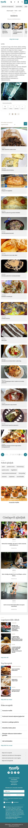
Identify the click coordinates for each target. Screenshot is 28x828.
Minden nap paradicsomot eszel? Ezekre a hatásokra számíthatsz (16, 628)
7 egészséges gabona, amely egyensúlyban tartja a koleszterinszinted (17, 638)
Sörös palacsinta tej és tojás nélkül (9, 255)
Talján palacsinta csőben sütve (9, 149)
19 (15, 454)
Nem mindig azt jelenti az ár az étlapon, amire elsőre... (14, 575)
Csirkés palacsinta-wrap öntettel (9, 404)
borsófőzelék (20, 476)
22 (22, 454)
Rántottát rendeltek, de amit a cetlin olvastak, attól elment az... (14, 544)
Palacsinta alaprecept (15, 680)
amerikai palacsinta (16, 666)
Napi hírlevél (8, 802)
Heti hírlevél (16, 802)
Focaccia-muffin (7, 710)
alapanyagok (10, 10)
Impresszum (14, 782)
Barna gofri (4, 340)
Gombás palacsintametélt (8, 233)
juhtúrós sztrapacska (7, 6)
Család (13, 634)
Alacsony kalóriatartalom (13, 19)
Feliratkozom (20, 795)
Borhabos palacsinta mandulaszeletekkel (11, 276)
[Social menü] (14, 2)
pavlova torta (10, 466)
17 (11, 454)
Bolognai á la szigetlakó (7, 190)
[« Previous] (2, 455)
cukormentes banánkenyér (9, 473)
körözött (4, 476)
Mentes (14, 539)
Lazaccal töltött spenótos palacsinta (10, 425)
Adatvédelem (14, 779)
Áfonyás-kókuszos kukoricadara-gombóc (12, 734)
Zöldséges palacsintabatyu (8, 170)
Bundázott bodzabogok (7, 296)
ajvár (3, 466)
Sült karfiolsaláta (7, 741)
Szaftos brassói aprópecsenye (16, 690)
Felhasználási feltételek (14, 778)
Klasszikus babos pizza (9, 728)
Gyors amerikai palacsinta (16, 669)
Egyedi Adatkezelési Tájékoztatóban (13, 817)
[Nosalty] (3, 2)
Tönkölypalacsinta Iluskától (17, 32)
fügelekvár (14, 470)
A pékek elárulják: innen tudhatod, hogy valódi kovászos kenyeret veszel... (17, 650)
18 (13, 454)
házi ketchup (20, 466)
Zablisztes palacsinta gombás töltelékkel (11, 212)
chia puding (22, 473)
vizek (19, 10)
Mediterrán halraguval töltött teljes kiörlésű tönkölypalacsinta (11, 446)
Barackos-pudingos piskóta (10, 722)
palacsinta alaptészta (17, 676)
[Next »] (25, 455)
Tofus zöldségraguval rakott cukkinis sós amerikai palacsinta (13, 382)
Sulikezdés (14, 623)
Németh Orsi (14, 548)
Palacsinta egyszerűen (5, 32)
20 (17, 454)
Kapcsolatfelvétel (14, 781)
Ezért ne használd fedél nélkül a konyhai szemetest (14, 605)
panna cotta (5, 470)
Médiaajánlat (14, 784)
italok (16, 10)
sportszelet (19, 6)
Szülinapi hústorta (6, 318)
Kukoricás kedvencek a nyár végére (11, 758)
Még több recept (14, 39)
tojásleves (11, 476)
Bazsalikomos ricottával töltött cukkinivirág (11, 361)
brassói (13, 687)
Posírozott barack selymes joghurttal (13, 716)
